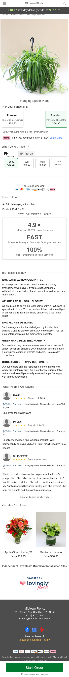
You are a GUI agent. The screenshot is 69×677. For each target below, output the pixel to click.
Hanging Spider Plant (35, 404)
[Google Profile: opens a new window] (34, 629)
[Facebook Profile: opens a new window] (27, 629)
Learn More (56, 137)
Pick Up (29, 153)
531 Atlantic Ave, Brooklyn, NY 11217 (34, 612)
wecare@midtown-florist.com (34, 618)
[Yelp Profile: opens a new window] (42, 629)
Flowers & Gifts (17, 14)
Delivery (10, 156)
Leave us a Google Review (34, 640)
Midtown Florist (34, 3)
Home (5, 14)
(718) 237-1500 (34, 615)
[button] (62, 669)
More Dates (58, 163)
